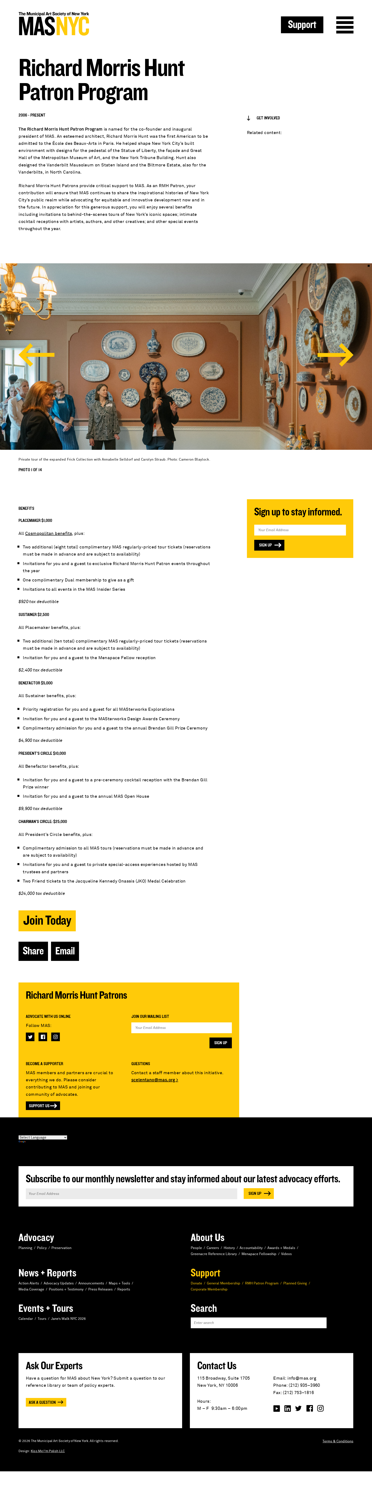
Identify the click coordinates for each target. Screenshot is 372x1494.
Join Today (47, 920)
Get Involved (268, 118)
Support (302, 24)
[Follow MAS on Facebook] (43, 1037)
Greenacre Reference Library (214, 1254)
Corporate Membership (209, 1289)
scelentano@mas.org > (154, 1080)
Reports (123, 1289)
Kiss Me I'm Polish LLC (48, 1451)
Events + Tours (46, 1308)
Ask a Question (42, 1402)
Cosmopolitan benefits (48, 533)
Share (33, 951)
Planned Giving (295, 1283)
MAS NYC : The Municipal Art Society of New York (102, 24)
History (229, 1248)
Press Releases (100, 1289)
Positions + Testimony (66, 1289)
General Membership (223, 1283)
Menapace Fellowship (259, 1254)
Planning (25, 1248)
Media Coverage (31, 1289)
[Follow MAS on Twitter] (30, 1037)
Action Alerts (29, 1283)
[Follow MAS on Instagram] (55, 1037)
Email (65, 951)
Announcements (91, 1283)
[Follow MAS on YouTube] (276, 1408)
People (196, 1248)
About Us (208, 1237)
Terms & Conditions (337, 1441)
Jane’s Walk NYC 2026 (68, 1318)
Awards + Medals (281, 1248)
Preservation (61, 1248)
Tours (42, 1318)
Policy (42, 1248)
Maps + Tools (119, 1283)
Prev (36, 355)
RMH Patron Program (262, 1283)
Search (204, 1308)
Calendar (26, 1318)
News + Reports (47, 1273)
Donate (196, 1283)
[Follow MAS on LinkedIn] (287, 1408)
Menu (344, 25)
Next (335, 355)
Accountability (251, 1248)
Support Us (39, 1106)
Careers (213, 1248)
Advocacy (36, 1237)
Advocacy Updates (59, 1283)
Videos (286, 1254)
